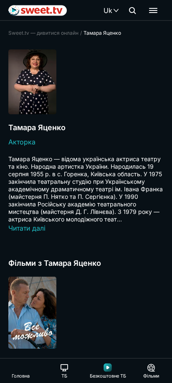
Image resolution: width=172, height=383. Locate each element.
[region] (86, 313)
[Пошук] (132, 10)
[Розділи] (153, 10)
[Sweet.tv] (37, 10)
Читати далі (27, 228)
